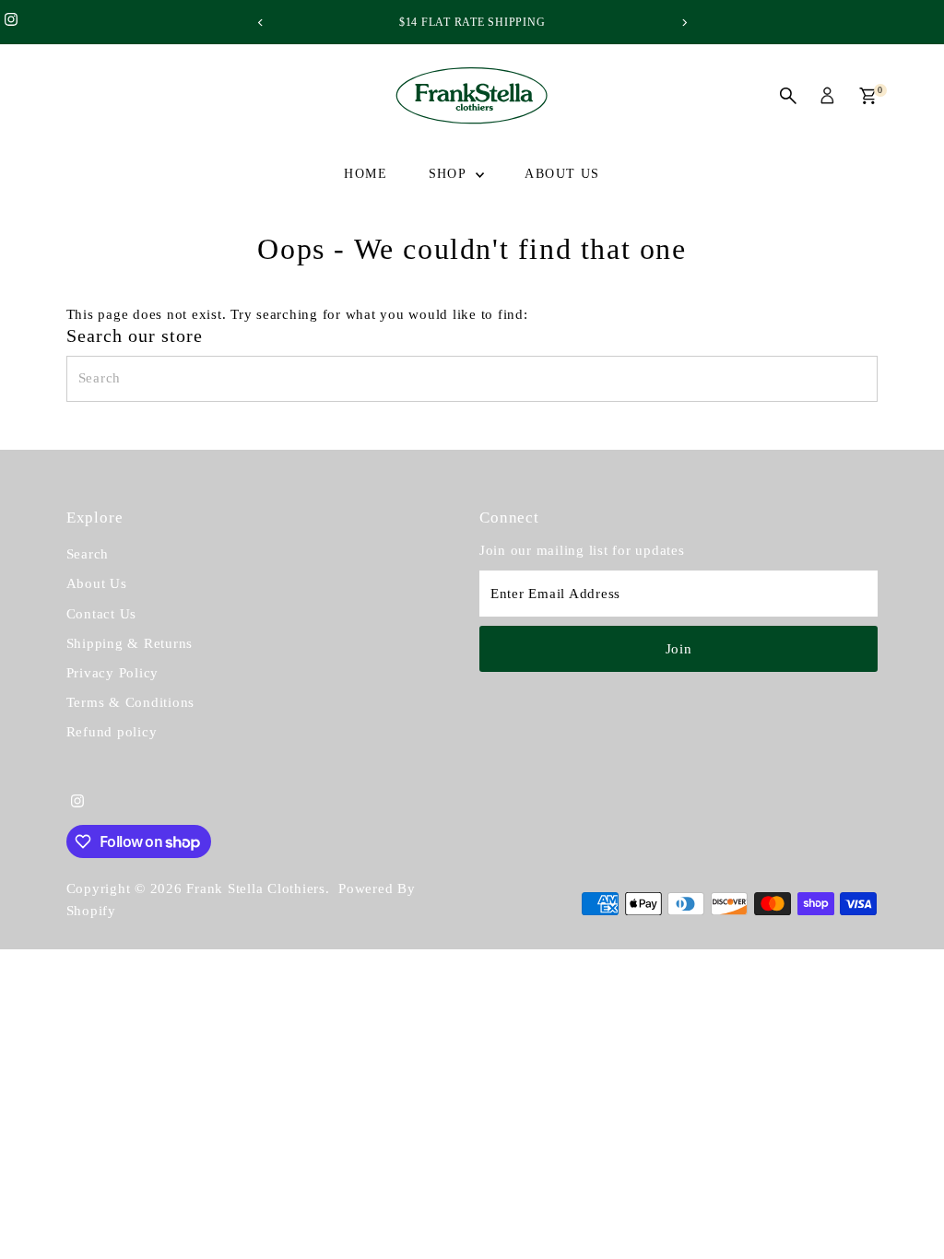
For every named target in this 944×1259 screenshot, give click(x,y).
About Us (562, 174)
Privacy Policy (112, 672)
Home (365, 174)
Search (88, 554)
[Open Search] (788, 96)
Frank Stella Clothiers (255, 888)
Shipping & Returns (130, 643)
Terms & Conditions (130, 702)
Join (679, 648)
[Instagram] (11, 22)
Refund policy (112, 731)
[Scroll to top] (907, 1208)
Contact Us (101, 613)
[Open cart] (868, 96)
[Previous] (260, 22)
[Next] (683, 22)
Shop (450, 174)
